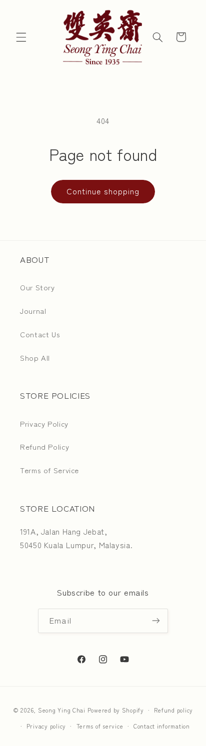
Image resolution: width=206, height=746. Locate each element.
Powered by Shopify (116, 710)
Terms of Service (49, 470)
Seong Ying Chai (62, 710)
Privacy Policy (44, 423)
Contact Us (40, 334)
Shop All (35, 357)
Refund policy (173, 710)
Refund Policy (44, 446)
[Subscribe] (155, 621)
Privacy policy (46, 726)
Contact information (162, 726)
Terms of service (100, 726)
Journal (33, 310)
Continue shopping (103, 191)
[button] (21, 36)
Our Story (37, 287)
